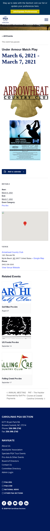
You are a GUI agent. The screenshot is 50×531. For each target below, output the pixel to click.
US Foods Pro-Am (10, 342)
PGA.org (8, 482)
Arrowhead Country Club (12, 252)
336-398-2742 (15, 428)
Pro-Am (5, 205)
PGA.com (8, 486)
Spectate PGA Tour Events (14, 453)
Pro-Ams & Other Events (13, 457)
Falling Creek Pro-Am (12, 378)
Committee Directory (11, 468)
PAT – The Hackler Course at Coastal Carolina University (35, 395)
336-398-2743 (12, 431)
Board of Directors (10, 461)
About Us (6, 446)
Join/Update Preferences (25, 11)
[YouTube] (15, 503)
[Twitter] (9, 503)
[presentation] (16, 292)
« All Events (7, 36)
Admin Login (7, 472)
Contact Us (7, 464)
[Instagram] (21, 503)
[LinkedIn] (26, 503)
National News (11, 489)
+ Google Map (38, 258)
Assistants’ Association (12, 449)
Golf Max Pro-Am (9, 306)
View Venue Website (11, 267)
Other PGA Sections (13, 493)
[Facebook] (4, 503)
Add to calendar (14, 171)
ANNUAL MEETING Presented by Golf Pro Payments (16, 395)
